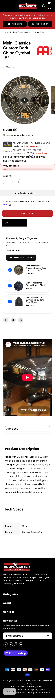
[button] (5, 6)
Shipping (7, 135)
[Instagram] (16, 644)
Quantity (7, 176)
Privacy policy (35, 686)
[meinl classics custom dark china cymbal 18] (25, 100)
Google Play (42, 23)
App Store (17, 23)
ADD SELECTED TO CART (21, 257)
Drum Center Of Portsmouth (31, 680)
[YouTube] (21, 644)
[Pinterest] (20, 320)
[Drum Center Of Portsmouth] (27, 6)
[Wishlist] (49, 3)
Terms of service (18, 689)
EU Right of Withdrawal (39, 692)
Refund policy (19, 686)
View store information (25, 193)
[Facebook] (5, 320)
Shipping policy (37, 689)
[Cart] (49, 8)
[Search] (43, 6)
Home (6, 32)
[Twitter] (13, 320)
